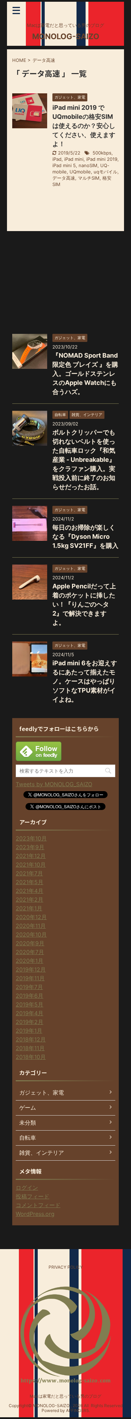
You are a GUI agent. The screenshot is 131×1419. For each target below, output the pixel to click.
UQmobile (80, 171)
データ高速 (63, 178)
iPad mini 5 (64, 165)
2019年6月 (29, 995)
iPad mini (73, 159)
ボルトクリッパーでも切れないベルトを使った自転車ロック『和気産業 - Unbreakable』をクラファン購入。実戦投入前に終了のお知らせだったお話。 (83, 459)
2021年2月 (29, 899)
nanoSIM (88, 165)
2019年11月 (30, 978)
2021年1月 (29, 908)
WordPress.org (35, 1213)
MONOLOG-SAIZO (65, 36)
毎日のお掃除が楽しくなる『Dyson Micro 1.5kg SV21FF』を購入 (85, 536)
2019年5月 (29, 1004)
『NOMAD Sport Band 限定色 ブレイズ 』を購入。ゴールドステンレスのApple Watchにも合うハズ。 (85, 373)
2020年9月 (30, 943)
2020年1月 (29, 960)
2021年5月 (29, 882)
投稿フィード (32, 1196)
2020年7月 (30, 951)
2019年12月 (31, 969)
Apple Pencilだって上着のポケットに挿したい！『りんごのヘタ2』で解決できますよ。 (84, 604)
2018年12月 (31, 1039)
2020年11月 (31, 925)
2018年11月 (30, 1048)
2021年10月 (31, 864)
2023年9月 (30, 847)
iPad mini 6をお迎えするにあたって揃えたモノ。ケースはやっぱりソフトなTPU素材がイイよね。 (84, 681)
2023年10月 (31, 838)
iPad (56, 159)
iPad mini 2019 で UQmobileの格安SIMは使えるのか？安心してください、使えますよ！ (83, 126)
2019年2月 (29, 1021)
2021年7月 (29, 873)
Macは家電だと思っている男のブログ (65, 1396)
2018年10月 (31, 1056)
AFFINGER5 (77, 1410)
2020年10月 (31, 934)
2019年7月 (29, 986)
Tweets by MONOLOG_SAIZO (54, 784)
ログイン (27, 1187)
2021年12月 (31, 855)
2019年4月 (29, 1013)
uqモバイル (105, 171)
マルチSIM (89, 178)
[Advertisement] (64, 281)
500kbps (102, 153)
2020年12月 (31, 916)
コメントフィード (38, 1205)
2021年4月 (29, 890)
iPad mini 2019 (101, 159)
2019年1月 (29, 1030)
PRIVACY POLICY (66, 1267)
